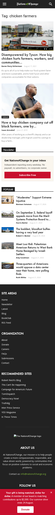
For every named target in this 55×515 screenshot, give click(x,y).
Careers (5, 349)
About (4, 339)
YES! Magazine (9, 412)
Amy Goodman (22, 258)
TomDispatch (8, 393)
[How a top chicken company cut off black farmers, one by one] (27, 101)
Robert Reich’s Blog (11, 380)
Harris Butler (22, 223)
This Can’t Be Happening (14, 384)
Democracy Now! (10, 398)
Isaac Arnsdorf (8, 130)
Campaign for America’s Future (17, 389)
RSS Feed (6, 322)
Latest (5, 308)
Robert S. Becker (23, 236)
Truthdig (6, 403)
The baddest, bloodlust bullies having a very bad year (33, 230)
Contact (5, 362)
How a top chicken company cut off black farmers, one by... (27, 124)
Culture (5, 117)
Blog (4, 313)
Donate (5, 344)
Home (5, 299)
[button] (50, 4)
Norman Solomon (24, 204)
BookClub (6, 318)
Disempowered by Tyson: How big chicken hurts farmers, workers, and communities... (27, 58)
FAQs (4, 353)
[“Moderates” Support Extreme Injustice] (8, 200)
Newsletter (7, 304)
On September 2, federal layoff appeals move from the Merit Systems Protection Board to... (34, 216)
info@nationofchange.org (33, 473)
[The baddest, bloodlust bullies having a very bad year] (8, 229)
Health (4, 49)
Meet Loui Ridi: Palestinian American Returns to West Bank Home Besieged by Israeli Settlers (34, 249)
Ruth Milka (21, 277)
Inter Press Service (11, 407)
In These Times (9, 416)
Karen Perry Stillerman (12, 66)
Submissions (8, 358)
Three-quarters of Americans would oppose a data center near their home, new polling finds (32, 268)
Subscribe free (27, 175)
